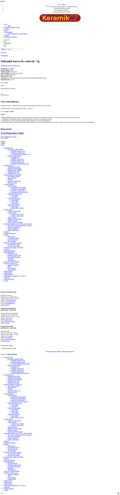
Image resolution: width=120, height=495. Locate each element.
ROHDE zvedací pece (17, 159)
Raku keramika (8, 274)
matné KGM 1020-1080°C (18, 187)
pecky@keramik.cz (10, 339)
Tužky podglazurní (13, 228)
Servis (6, 30)
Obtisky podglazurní (13, 230)
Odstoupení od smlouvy (10, 37)
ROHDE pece (15, 157)
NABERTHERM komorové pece (20, 154)
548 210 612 (9, 318)
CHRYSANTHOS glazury (15, 222)
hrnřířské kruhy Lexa (13, 173)
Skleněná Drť (8, 273)
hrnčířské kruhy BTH (14, 167)
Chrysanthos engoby (13, 238)
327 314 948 (9, 336)
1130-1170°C (15, 201)
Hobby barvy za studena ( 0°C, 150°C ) (15, 276)
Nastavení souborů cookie (53, 351)
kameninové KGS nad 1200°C (19, 192)
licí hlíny (10, 179)
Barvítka (6, 231)
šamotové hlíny (12, 178)
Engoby (6, 235)
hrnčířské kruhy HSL (14, 171)
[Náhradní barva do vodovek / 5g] (10, 65)
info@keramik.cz (10, 303)
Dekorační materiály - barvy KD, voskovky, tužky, (18, 224)
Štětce (9, 266)
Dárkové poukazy (9, 279)
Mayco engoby (12, 241)
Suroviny (6, 249)
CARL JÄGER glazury (14, 198)
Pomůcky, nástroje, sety (10, 263)
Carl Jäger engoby (13, 239)
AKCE (6, 281)
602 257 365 (8, 319)
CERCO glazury (12, 212)
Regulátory (11, 258)
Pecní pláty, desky (13, 254)
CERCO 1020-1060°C (17, 214)
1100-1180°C (15, 206)
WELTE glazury (12, 186)
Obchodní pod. (8, 32)
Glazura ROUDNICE (14, 205)
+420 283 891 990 (11, 300)
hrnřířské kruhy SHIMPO (15, 170)
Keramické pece (8, 148)
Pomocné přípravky (9, 250)
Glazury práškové (9, 184)
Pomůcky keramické (13, 265)
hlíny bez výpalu (12, 182)
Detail (2, 145)
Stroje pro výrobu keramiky (12, 262)
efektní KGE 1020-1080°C (18, 189)
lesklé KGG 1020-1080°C (18, 190)
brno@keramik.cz (10, 321)
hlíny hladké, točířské (14, 176)
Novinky (6, 29)
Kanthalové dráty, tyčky (14, 255)
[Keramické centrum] (60, 21)
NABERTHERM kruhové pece (20, 163)
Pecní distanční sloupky (14, 257)
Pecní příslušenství (9, 252)
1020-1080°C (15, 195)
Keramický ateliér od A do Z (12, 27)
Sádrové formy (8, 271)
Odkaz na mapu (5, 305)
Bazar (9, 26)
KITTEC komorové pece (18, 152)
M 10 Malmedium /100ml (12, 133)
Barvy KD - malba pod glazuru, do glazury (20, 225)
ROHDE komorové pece (18, 151)
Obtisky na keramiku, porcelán (12, 243)
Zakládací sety (12, 260)
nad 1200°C (14, 197)
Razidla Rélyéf (12, 269)
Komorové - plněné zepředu (15, 149)
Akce (5, 24)
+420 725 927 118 (10, 301)
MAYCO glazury (12, 220)
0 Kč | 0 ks (4, 52)
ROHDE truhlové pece (17, 160)
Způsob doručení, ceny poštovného (17, 33)
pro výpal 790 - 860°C (14, 246)
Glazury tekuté (8, 209)
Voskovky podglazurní (14, 227)
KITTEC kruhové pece (17, 162)
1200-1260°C (15, 203)
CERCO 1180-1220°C (17, 216)
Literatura (7, 277)
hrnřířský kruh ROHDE (14, 168)
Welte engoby (11, 236)
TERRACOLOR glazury (15, 194)
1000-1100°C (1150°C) (17, 208)
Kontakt (6, 35)
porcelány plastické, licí (14, 181)
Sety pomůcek (12, 268)
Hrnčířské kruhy (8, 165)
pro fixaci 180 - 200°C (14, 244)
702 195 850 (8, 337)
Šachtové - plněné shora (14, 156)
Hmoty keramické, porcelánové (13, 175)
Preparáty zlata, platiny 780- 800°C (14, 247)
